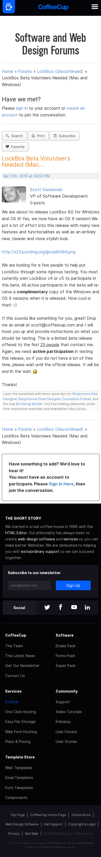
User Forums (66, 731)
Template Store (20, 757)
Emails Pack (65, 646)
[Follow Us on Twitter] (47, 608)
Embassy (63, 721)
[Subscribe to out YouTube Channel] (74, 608)
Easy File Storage (20, 721)
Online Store (81, 815)
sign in (22, 108)
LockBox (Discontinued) (60, 71)
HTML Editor (16, 533)
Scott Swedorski (46, 189)
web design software (36, 539)
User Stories (66, 741)
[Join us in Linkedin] (87, 608)
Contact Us (15, 675)
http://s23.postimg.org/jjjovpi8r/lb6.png (38, 251)
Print (40, 136)
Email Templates (19, 777)
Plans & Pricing (17, 741)
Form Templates (19, 787)
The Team (14, 646)
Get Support (53, 824)
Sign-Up (73, 585)
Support (63, 702)
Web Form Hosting (21, 731)
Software (65, 635)
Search (16, 136)
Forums (25, 71)
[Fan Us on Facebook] (60, 608)
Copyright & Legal (82, 824)
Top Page (17, 815)
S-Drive (11, 702)
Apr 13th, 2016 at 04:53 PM (26, 176)
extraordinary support (40, 551)
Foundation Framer (76, 399)
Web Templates (18, 767)
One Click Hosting (20, 711)
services (70, 539)
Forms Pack (65, 655)
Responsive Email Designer (40, 399)
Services (13, 691)
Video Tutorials (69, 711)
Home (7, 71)
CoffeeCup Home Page (48, 815)
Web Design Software (22, 824)
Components (16, 797)
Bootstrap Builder (29, 404)
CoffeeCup (15, 635)
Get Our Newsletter (22, 665)
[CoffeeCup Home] (53, 8)
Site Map (31, 833)
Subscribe (66, 136)
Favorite (17, 147)
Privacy (13, 833)
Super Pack (65, 665)
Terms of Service (54, 847)
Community (67, 691)
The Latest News (20, 655)
